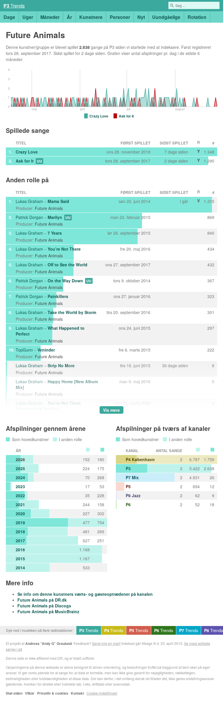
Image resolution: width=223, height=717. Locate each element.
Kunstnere (90, 17)
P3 (128, 468)
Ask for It (25, 161)
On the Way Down (65, 280)
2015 (20, 558)
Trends (14, 5)
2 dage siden (176, 161)
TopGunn (24, 350)
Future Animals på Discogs (44, 606)
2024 (20, 477)
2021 (20, 504)
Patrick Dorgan (29, 217)
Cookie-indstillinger (102, 693)
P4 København (140, 459)
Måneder (50, 17)
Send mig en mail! (106, 643)
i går (184, 201)
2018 (20, 531)
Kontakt (77, 693)
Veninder (46, 350)
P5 (128, 486)
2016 (20, 549)
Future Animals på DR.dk (42, 600)
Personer (120, 17)
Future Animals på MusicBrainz (48, 611)
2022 (20, 495)
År (69, 17)
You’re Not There (64, 249)
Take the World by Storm (72, 312)
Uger (27, 17)
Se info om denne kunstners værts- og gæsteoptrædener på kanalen (85, 594)
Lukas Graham (29, 201)
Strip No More (61, 365)
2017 (20, 540)
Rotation (197, 17)
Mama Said (58, 201)
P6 (128, 504)
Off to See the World (67, 264)
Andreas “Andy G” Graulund (48, 643)
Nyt (141, 17)
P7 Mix (132, 477)
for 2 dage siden (90, 53)
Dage (9, 17)
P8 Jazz (133, 495)
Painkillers (58, 296)
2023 (20, 486)
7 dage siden (176, 152)
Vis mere (111, 410)
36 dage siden (175, 365)
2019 (20, 522)
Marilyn (55, 217)
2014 (20, 567)
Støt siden (14, 693)
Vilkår (30, 693)
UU (39, 161)
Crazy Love (27, 152)
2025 (20, 468)
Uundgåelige (166, 17)
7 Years (55, 233)
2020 (20, 513)
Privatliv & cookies (52, 693)
